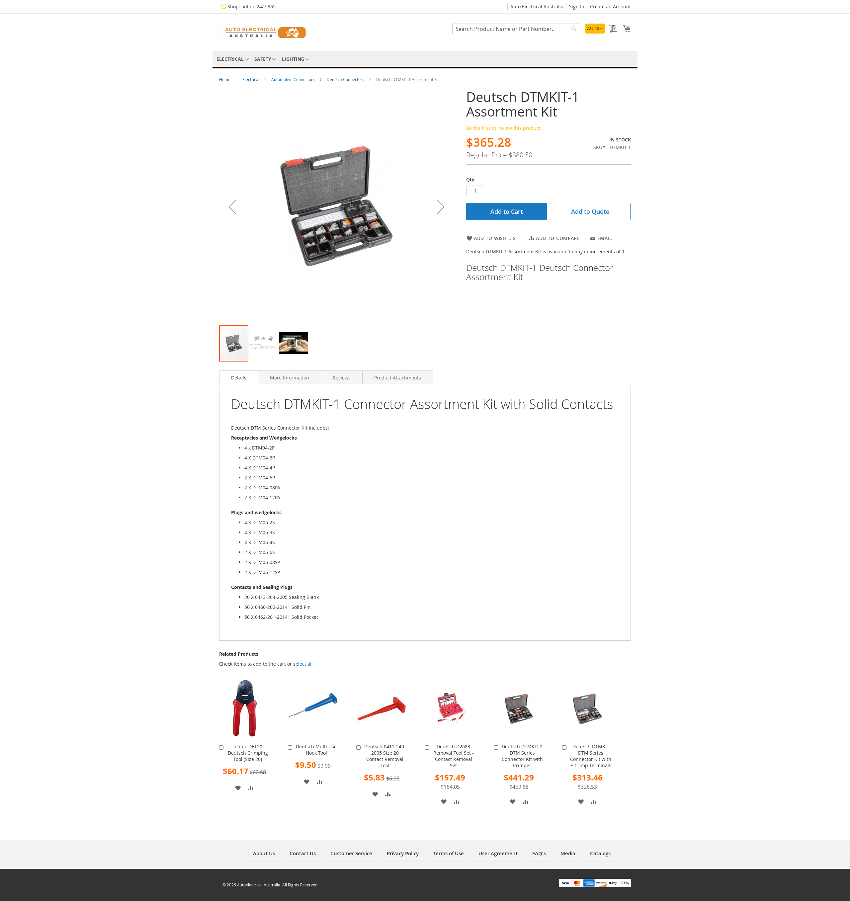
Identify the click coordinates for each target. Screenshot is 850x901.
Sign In (576, 6)
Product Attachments (397, 377)
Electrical (251, 79)
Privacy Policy (403, 853)
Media (567, 853)
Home (225, 79)
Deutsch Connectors (346, 79)
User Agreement (498, 853)
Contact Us (303, 853)
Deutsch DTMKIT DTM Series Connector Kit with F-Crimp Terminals (590, 756)
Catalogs (600, 853)
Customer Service (351, 853)
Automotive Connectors (293, 79)
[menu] (425, 59)
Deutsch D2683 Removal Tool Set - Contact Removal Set (453, 756)
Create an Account (610, 6)
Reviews (342, 377)
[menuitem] (231, 59)
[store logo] (265, 31)
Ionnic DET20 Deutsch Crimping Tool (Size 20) (248, 752)
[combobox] (516, 29)
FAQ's (539, 853)
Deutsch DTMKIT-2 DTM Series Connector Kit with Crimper (522, 756)
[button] (595, 29)
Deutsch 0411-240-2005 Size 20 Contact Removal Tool (385, 756)
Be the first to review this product (503, 128)
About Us (264, 853)
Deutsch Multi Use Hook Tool (316, 749)
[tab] (238, 377)
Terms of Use (448, 853)
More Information (289, 377)
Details (238, 377)
